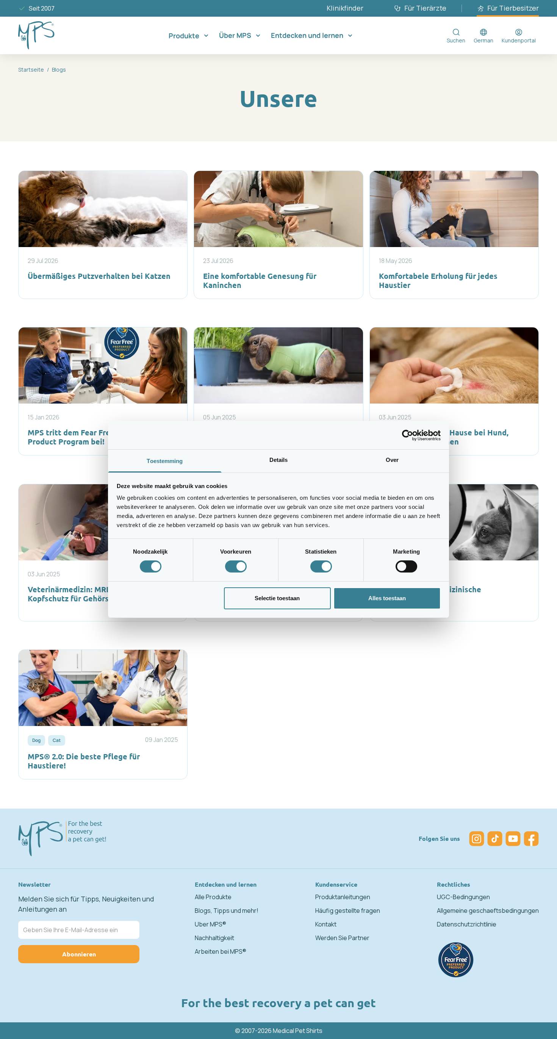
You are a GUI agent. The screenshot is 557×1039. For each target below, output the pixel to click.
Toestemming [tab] (165, 461)
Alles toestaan (387, 598)
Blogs (59, 69)
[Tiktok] (494, 838)
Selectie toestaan (277, 598)
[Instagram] (476, 838)
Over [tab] (392, 460)
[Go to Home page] (48, 35)
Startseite (31, 69)
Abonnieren (79, 954)
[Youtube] (513, 838)
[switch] (236, 566)
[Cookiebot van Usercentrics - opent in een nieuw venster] (407, 435)
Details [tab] (278, 460)
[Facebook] (531, 838)
